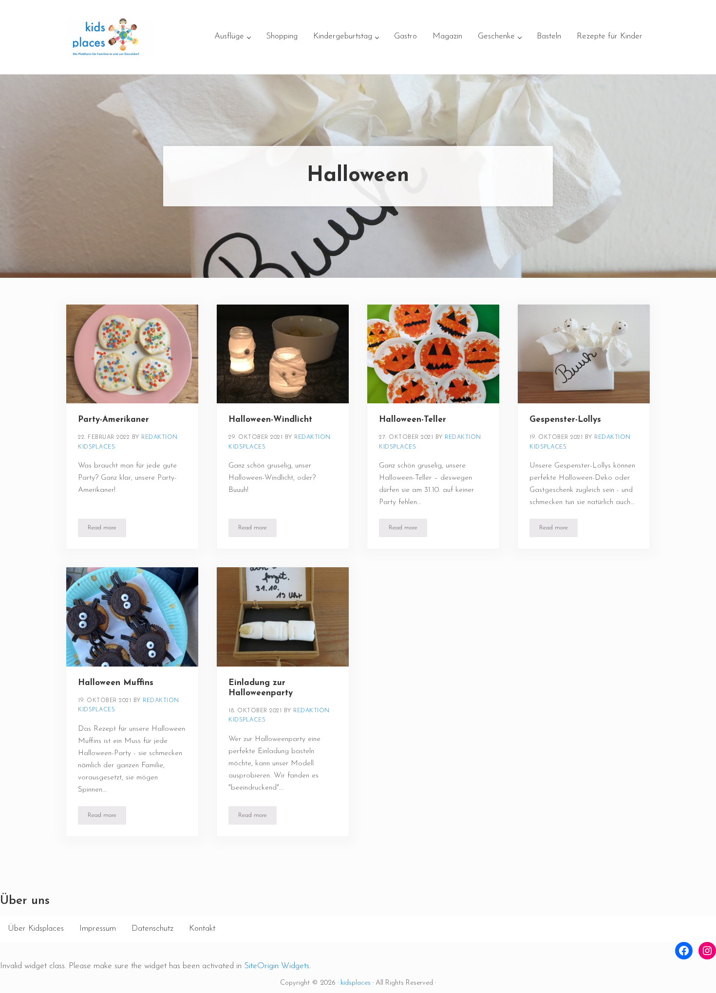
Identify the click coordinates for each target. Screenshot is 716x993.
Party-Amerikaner (113, 419)
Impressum (97, 928)
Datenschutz (152, 928)
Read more (107, 529)
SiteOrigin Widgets (276, 966)
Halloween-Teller (412, 419)
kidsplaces (355, 983)
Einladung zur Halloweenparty (260, 688)
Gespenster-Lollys (565, 419)
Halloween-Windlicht (270, 419)
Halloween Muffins (115, 683)
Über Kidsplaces (36, 928)
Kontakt (202, 928)
